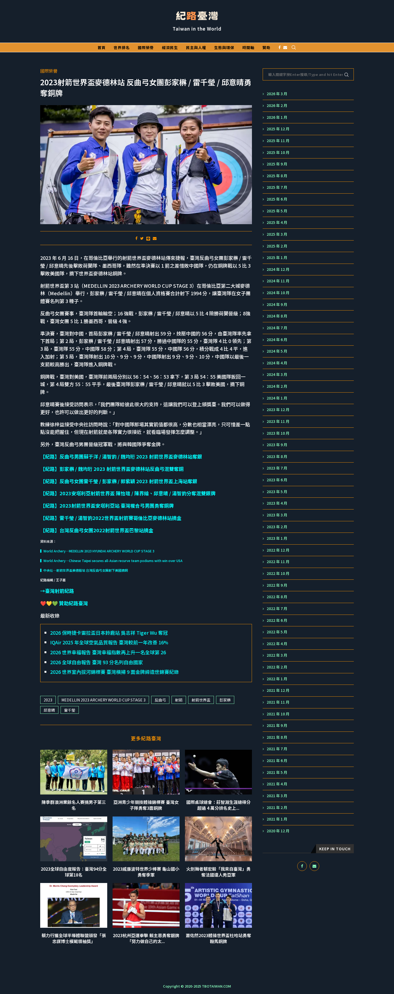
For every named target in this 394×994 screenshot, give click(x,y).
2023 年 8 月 (277, 456)
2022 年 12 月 (278, 550)
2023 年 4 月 (277, 503)
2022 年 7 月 (277, 608)
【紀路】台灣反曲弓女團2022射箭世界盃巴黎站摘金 (96, 530)
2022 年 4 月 (277, 643)
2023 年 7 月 (277, 468)
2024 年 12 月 (278, 269)
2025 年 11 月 (278, 140)
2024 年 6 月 (277, 339)
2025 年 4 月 (277, 222)
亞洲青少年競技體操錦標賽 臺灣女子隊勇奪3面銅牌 (146, 805)
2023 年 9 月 (277, 444)
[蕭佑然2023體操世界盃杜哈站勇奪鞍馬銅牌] (218, 905)
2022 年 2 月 (277, 667)
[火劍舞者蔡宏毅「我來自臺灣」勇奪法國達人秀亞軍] (218, 838)
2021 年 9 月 (277, 725)
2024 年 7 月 (277, 327)
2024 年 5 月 (277, 351)
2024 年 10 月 (278, 292)
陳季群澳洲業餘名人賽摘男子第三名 (74, 805)
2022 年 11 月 (278, 561)
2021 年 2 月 (277, 807)
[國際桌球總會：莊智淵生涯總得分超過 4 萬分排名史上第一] (218, 772)
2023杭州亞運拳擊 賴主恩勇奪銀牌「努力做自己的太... (146, 938)
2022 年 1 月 (277, 678)
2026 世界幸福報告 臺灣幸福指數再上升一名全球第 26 (108, 652)
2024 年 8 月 (277, 316)
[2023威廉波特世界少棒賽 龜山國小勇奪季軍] (146, 838)
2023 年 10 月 (278, 433)
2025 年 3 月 (277, 234)
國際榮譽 (146, 47)
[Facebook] (279, 47)
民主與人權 (196, 47)
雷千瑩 (69, 710)
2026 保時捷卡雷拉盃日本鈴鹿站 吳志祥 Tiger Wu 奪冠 (109, 632)
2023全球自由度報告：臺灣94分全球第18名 (74, 872)
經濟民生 (170, 47)
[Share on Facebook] (136, 238)
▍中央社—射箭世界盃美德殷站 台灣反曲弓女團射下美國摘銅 (84, 570)
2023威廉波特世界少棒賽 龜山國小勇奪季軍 (146, 872)
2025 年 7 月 (277, 187)
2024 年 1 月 (277, 398)
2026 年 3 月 (277, 93)
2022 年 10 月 (278, 573)
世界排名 (122, 47)
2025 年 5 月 (277, 210)
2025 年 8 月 (277, 175)
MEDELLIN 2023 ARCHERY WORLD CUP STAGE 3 (103, 700)
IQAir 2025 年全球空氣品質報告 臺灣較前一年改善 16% (109, 642)
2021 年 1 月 (277, 819)
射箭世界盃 (201, 700)
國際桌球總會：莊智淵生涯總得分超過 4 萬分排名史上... (218, 805)
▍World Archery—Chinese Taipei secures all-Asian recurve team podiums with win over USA (111, 560)
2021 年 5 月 (277, 772)
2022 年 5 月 (277, 631)
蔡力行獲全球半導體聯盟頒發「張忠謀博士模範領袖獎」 (74, 938)
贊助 (266, 47)
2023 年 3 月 (277, 515)
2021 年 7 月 (277, 748)
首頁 (102, 47)
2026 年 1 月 (277, 117)
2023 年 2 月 (277, 526)
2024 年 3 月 (277, 374)
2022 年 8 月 (277, 596)
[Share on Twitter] (142, 238)
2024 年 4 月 (277, 362)
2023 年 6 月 (277, 479)
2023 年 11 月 (278, 421)
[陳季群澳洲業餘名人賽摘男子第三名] (73, 772)
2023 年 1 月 (277, 538)
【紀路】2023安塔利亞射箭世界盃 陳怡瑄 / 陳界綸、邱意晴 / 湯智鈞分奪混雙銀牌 (127, 493)
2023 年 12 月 (278, 409)
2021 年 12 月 (278, 690)
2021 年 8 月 (277, 737)
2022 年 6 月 (277, 620)
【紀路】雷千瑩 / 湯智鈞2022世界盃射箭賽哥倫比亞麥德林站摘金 (110, 517)
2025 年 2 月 (277, 246)
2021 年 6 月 (277, 760)
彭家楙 (225, 700)
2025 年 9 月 (277, 164)
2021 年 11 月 (278, 702)
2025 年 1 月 (277, 257)
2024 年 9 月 (277, 304)
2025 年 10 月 (278, 152)
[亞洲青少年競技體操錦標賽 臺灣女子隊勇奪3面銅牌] (146, 772)
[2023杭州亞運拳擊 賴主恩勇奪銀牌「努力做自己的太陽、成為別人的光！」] (146, 905)
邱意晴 (49, 710)
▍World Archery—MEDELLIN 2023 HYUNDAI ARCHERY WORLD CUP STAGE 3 (97, 551)
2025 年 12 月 (278, 128)
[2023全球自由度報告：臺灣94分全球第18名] (73, 838)
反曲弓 (160, 700)
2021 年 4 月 (277, 783)
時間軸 (248, 47)
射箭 (179, 700)
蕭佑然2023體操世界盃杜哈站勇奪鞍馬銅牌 (218, 938)
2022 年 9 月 (277, 585)
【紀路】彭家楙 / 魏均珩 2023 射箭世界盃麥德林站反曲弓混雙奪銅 (112, 468)
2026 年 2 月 (277, 105)
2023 (48, 700)
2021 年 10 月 (278, 713)
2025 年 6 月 (277, 199)
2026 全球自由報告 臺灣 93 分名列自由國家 (96, 662)
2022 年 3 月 (277, 655)
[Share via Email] (155, 238)
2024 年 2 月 (277, 386)
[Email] (285, 47)
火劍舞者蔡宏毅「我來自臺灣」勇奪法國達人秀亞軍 (218, 872)
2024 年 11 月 (278, 280)
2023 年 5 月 (277, 491)
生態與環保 (224, 47)
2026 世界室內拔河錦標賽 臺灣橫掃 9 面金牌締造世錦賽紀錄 (114, 671)
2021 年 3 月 (277, 795)
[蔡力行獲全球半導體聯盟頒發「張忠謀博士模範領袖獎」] (73, 905)
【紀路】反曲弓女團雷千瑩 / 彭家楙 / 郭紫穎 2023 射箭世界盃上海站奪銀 (118, 481)
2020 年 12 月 (278, 830)
